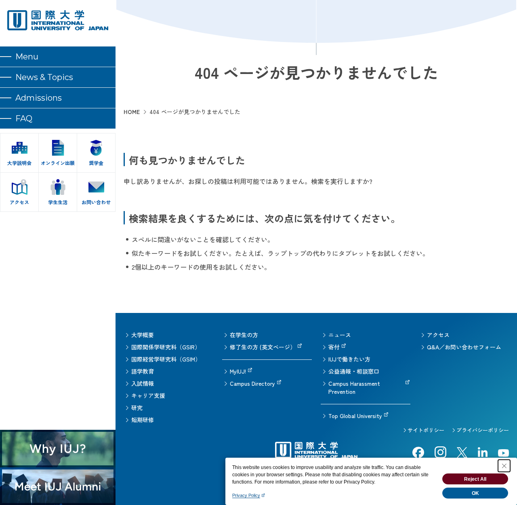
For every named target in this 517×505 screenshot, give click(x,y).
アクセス (438, 335)
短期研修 (142, 420)
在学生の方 (244, 335)
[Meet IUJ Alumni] (58, 486)
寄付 (334, 347)
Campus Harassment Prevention (354, 387)
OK (475, 493)
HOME (132, 112)
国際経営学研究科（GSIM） (166, 359)
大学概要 (142, 335)
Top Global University (355, 416)
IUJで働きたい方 (349, 359)
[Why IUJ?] (58, 448)
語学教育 (142, 371)
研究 (137, 408)
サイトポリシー (426, 430)
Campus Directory (252, 383)
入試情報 (142, 383)
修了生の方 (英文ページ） (263, 347)
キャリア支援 (148, 395)
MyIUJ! (238, 371)
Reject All (475, 479)
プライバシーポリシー (482, 430)
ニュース (339, 335)
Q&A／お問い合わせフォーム (464, 347)
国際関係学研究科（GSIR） (165, 347)
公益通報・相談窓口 (353, 371)
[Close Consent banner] (504, 466)
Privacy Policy (246, 495)
